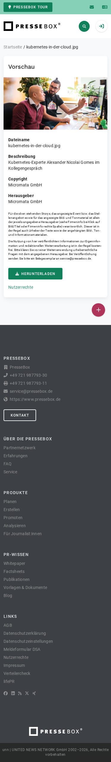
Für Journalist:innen (23, 533)
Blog (8, 595)
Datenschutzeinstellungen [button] (28, 641)
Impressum (14, 665)
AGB (8, 625)
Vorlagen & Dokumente (25, 587)
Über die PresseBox (28, 438)
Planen (10, 501)
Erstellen (12, 509)
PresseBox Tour (30, 7)
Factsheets (14, 571)
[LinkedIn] (13, 693)
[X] (27, 693)
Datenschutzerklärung (25, 633)
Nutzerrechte (20, 287)
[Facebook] (6, 693)
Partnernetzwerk (20, 447)
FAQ (8, 463)
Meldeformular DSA (22, 649)
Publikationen (17, 579)
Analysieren (15, 525)
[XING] (34, 693)
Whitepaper (14, 563)
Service (10, 471)
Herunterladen (38, 274)
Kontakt (20, 415)
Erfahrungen (16, 455)
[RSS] (20, 693)
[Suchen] (84, 26)
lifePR (9, 681)
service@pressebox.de (75, 258)
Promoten (13, 517)
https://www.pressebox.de (35, 399)
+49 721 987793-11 (28, 383)
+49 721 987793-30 (28, 375)
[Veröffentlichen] (98, 310)
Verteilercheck (17, 673)
